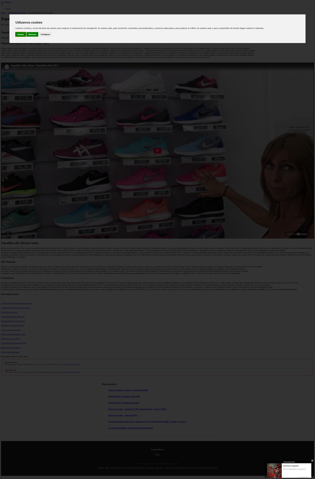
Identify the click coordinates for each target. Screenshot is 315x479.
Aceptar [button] (20, 34)
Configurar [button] (45, 34)
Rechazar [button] (32, 34)
